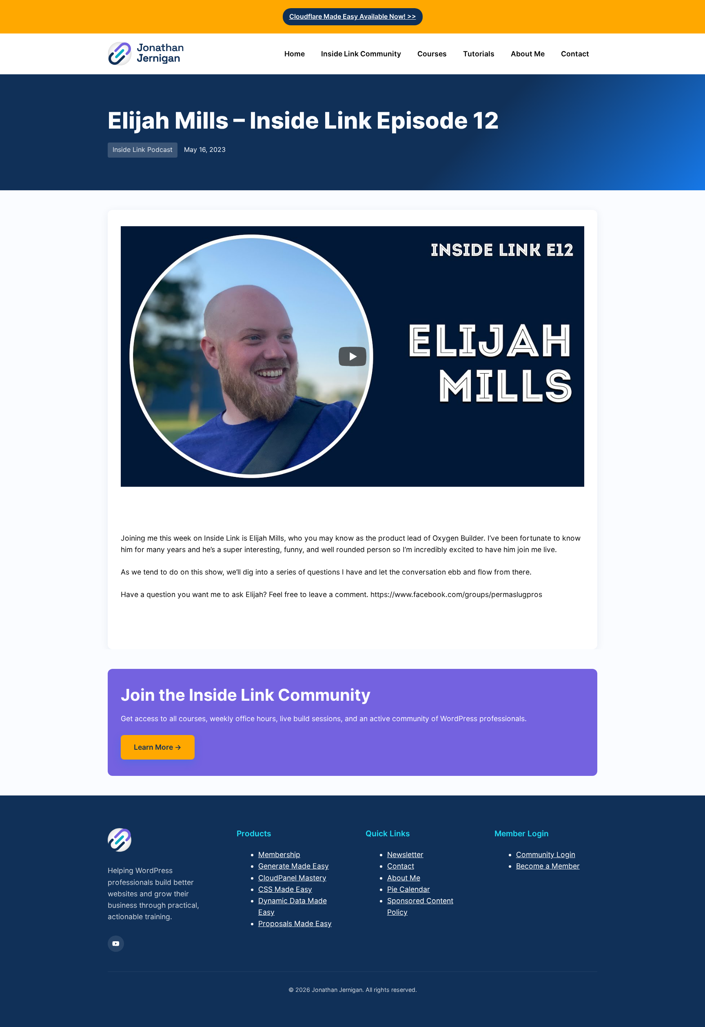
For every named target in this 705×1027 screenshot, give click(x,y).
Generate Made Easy (293, 866)
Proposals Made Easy (295, 923)
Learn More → (158, 747)
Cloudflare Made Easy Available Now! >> (352, 16)
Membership (279, 854)
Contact (575, 53)
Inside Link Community (361, 53)
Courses (432, 53)
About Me (528, 53)
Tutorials (478, 53)
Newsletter (405, 854)
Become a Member (548, 866)
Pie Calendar (408, 889)
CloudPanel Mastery (292, 877)
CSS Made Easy (285, 889)
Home (294, 53)
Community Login (545, 854)
